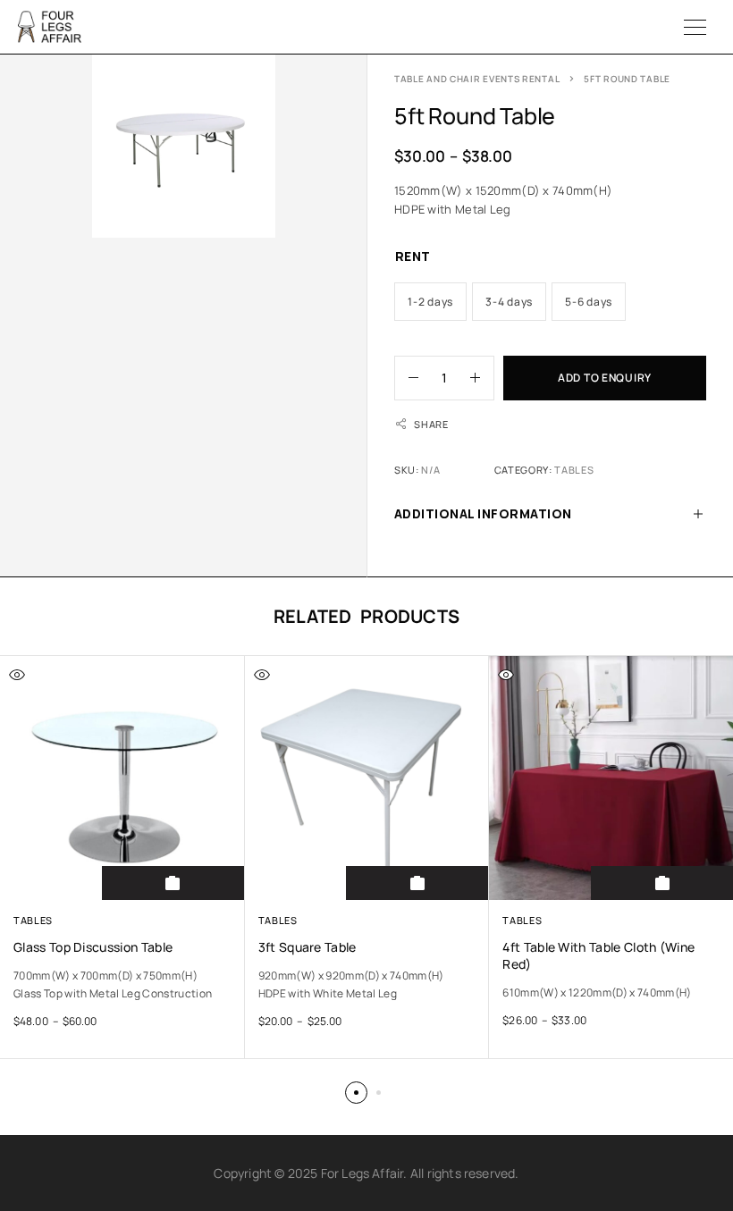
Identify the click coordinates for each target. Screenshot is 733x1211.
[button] (356, 1092)
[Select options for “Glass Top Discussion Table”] (173, 883)
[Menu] (695, 27)
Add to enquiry (605, 377)
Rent (413, 256)
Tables (574, 469)
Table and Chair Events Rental (477, 78)
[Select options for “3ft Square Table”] (417, 883)
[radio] (430, 301)
